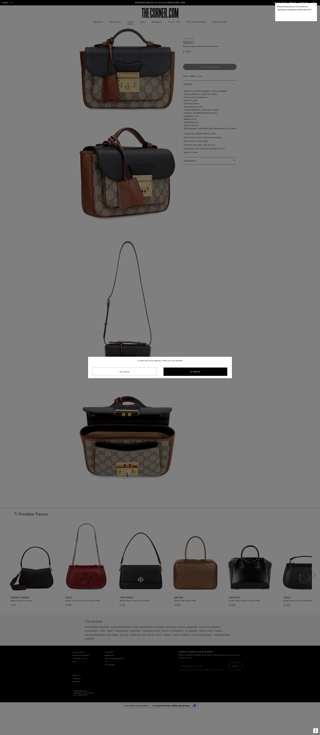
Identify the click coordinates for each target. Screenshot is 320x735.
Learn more (285, 16)
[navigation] (7, 2)
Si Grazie (195, 371)
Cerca (313, 2)
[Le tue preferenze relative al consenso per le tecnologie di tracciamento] (315, 730)
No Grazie (125, 371)
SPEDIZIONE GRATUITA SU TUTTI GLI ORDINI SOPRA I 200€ (160, 2)
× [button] (315, 5)
